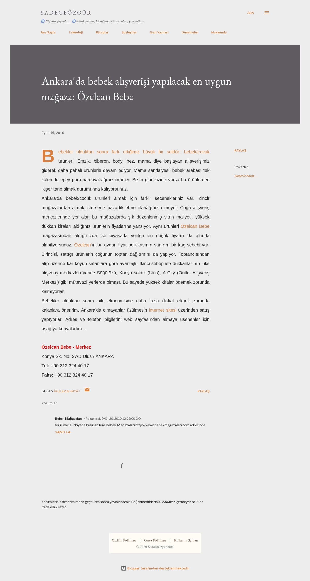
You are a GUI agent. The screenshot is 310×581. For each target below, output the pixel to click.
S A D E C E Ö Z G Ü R (66, 12)
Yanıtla (62, 432)
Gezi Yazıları (159, 32)
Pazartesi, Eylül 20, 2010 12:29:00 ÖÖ (113, 418)
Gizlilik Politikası (124, 540)
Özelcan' (83, 244)
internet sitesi (162, 310)
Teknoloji (76, 32)
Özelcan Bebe (195, 226)
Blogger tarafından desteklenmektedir (157, 568)
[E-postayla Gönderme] (87, 391)
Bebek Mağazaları (68, 418)
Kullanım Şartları (186, 540)
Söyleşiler (129, 32)
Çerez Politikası (155, 540)
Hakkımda (219, 32)
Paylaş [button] (240, 150)
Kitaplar (102, 32)
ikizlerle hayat (244, 176)
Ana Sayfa (48, 32)
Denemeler (190, 32)
